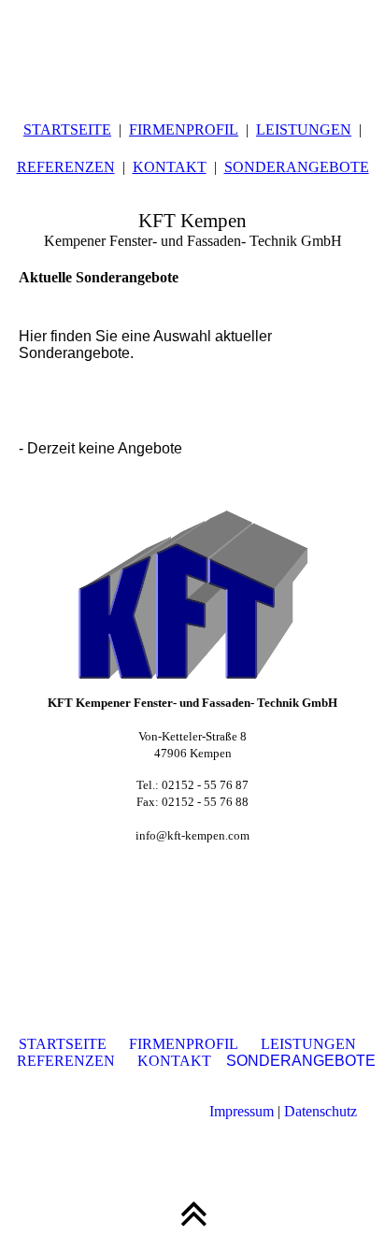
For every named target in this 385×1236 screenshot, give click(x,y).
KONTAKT (170, 167)
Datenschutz (320, 1111)
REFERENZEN (66, 167)
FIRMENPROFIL (183, 129)
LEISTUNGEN (303, 129)
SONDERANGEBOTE (296, 167)
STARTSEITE (67, 129)
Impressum (241, 1111)
